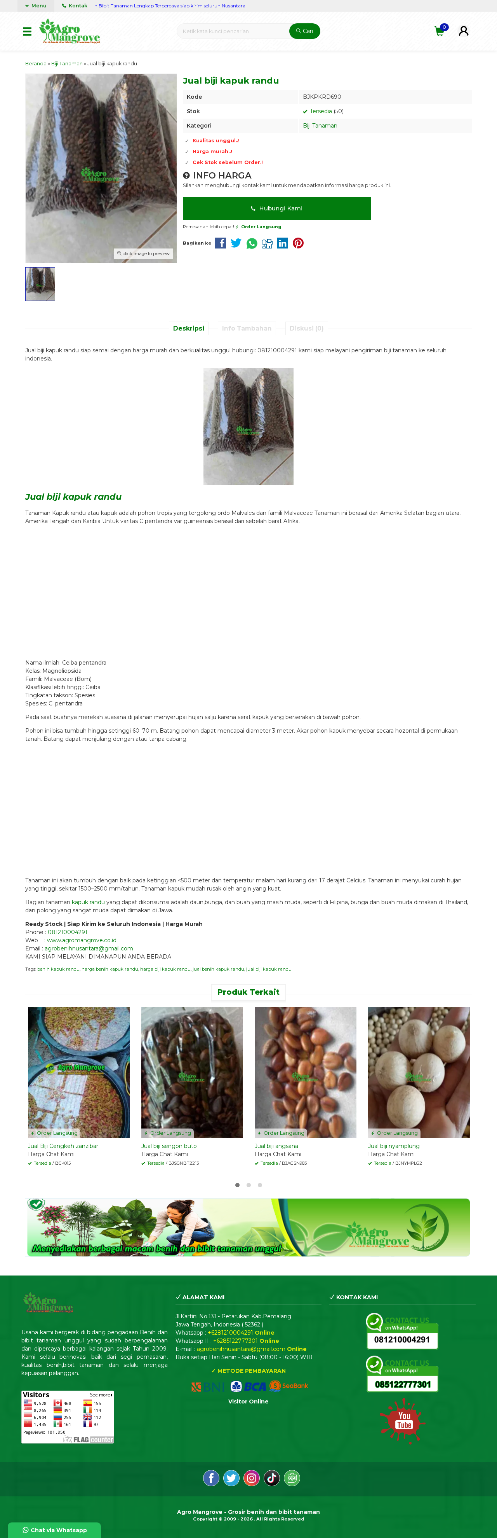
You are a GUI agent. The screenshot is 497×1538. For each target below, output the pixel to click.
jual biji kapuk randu (269, 969)
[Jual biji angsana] (305, 1072)
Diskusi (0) (307, 328)
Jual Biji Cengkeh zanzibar (63, 1146)
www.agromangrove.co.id (81, 940)
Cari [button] (307, 31)
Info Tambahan (247, 328)
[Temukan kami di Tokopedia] (292, 1479)
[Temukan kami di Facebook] (211, 1479)
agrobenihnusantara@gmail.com (89, 948)
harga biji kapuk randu (165, 969)
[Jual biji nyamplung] (419, 1072)
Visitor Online (248, 1401)
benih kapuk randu (58, 969)
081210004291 (67, 932)
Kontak (77, 6)
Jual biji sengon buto (169, 1146)
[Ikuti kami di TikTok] (272, 1479)
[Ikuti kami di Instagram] (251, 1479)
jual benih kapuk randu (218, 969)
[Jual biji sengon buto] (192, 1072)
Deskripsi (188, 328)
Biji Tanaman (320, 125)
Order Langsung (57, 1133)
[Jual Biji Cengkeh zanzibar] (79, 1072)
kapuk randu (88, 902)
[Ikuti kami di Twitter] (231, 1479)
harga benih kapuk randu (110, 969)
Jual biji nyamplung (394, 1146)
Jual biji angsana (276, 1146)
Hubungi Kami (279, 208)
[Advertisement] (248, 588)
